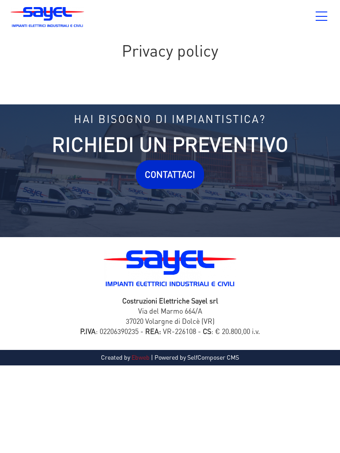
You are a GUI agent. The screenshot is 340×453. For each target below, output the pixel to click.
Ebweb (140, 357)
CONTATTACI (170, 174)
